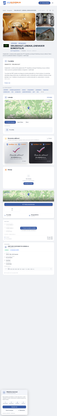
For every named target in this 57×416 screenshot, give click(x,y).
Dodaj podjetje (45, 2)
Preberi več (7, 83)
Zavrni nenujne (9, 410)
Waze (27, 122)
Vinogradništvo (10, 10)
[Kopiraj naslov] (50, 117)
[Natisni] (50, 10)
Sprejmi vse (14, 407)
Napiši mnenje (29, 183)
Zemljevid (49, 101)
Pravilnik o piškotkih (6, 413)
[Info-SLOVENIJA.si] (12, 3)
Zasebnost (13, 413)
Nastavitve (22, 410)
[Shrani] (53, 10)
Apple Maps (20, 122)
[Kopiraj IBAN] (51, 269)
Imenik (4, 10)
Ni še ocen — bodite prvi (31, 50)
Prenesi (50, 138)
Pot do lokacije (11, 122)
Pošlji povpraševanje (29, 204)
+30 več (42, 91)
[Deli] (47, 10)
